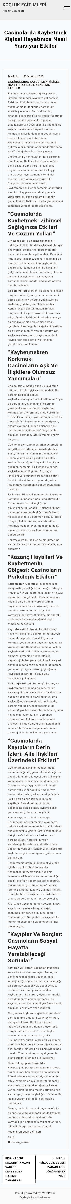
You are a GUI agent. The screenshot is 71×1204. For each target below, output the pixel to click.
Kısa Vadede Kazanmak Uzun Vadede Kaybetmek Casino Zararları (17, 1169)
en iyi (11, 1137)
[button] (67, 8)
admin (15, 76)
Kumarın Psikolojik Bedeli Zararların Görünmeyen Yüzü (52, 1167)
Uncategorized (20, 1142)
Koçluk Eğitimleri (24, 4)
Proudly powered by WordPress (35, 1193)
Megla (26, 1197)
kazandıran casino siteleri (24, 1131)
